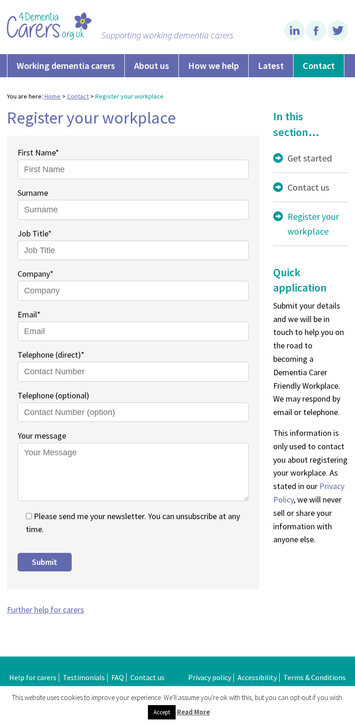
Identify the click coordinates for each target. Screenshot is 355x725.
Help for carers (32, 677)
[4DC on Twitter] (338, 38)
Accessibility (257, 677)
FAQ (117, 677)
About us (151, 65)
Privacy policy (209, 677)
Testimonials (84, 677)
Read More (193, 711)
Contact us (308, 187)
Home (52, 96)
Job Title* (35, 233)
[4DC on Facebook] (317, 38)
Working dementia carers (66, 65)
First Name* (38, 152)
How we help (213, 65)
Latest (271, 65)
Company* (36, 273)
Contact (319, 65)
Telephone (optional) (53, 395)
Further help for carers (45, 609)
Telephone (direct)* (51, 354)
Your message (42, 435)
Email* (29, 314)
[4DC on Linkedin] (295, 38)
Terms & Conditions (314, 677)
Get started (310, 158)
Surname (33, 192)
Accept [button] (161, 712)
